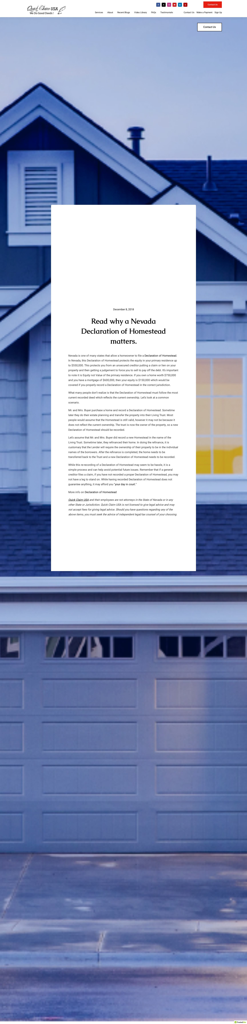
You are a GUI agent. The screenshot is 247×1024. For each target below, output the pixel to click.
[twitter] (164, 5)
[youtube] (175, 5)
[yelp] (185, 5)
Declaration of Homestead (160, 356)
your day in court (125, 484)
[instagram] (169, 5)
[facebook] (158, 5)
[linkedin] (180, 5)
